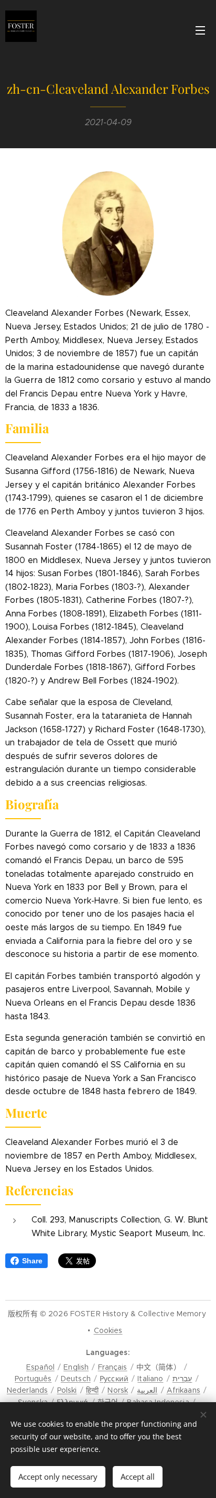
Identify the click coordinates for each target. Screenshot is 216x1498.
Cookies (108, 1330)
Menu (200, 29)
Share (32, 1261)
